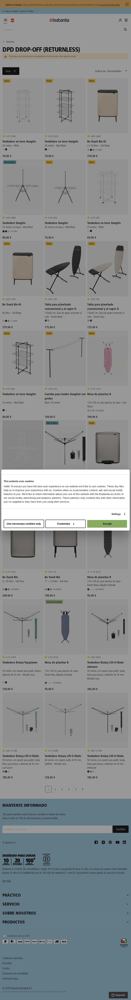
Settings (116, 514)
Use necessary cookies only (24, 523)
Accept (107, 523)
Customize (63, 523)
